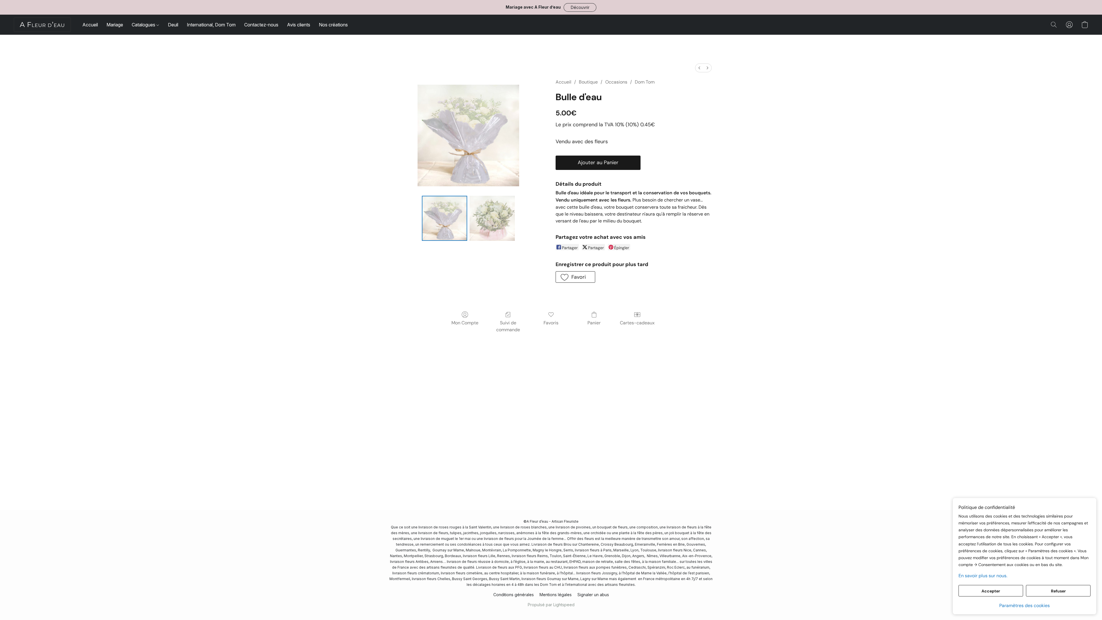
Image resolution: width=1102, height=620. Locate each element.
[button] (580, 7)
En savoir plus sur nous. (983, 576)
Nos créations (333, 25)
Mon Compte (464, 323)
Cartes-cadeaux (637, 323)
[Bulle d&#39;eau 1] (492, 218)
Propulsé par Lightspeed (551, 604)
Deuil (173, 25)
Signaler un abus (593, 594)
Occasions (616, 82)
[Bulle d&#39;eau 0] (444, 218)
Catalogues (144, 25)
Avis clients (298, 25)
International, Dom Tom (211, 25)
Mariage (114, 25)
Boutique (588, 82)
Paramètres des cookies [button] (1024, 605)
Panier (594, 323)
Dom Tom (645, 82)
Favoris (551, 323)
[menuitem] (699, 68)
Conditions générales (513, 594)
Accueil (90, 25)
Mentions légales (556, 594)
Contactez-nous (261, 25)
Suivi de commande (508, 326)
